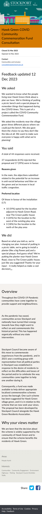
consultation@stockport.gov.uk (12, 65)
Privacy (35, 509)
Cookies (27, 509)
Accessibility (7, 509)
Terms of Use (18, 509)
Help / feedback (8, 511)
